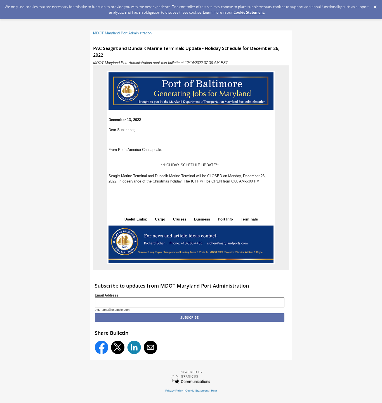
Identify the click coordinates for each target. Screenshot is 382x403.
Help (214, 390)
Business (202, 219)
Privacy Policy (174, 390)
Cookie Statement (249, 12)
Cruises (179, 219)
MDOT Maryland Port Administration (122, 33)
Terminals (249, 219)
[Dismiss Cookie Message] (375, 5)
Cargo (160, 219)
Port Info (225, 219)
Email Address (106, 295)
